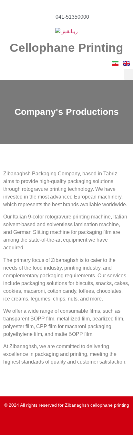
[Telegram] (48, 424)
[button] (128, 74)
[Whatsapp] (39, 424)
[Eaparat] (93, 424)
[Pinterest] (75, 424)
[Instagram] (57, 424)
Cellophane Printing (66, 47)
